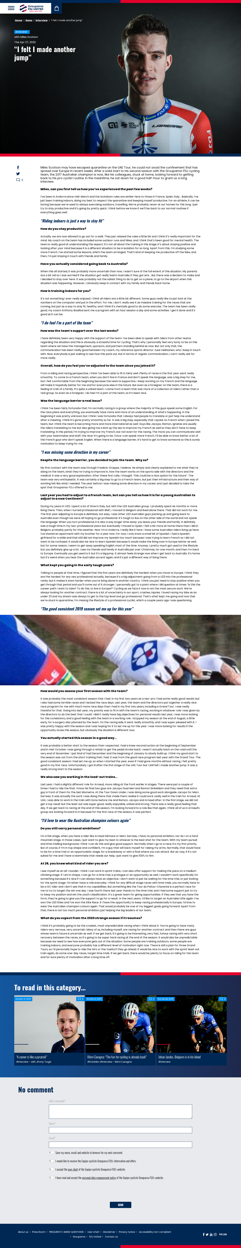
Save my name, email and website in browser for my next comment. (89, 1152)
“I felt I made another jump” (45, 53)
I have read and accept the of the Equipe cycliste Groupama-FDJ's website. (109, 1178)
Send (120, 1205)
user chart (73, 1169)
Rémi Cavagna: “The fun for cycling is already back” (117, 1056)
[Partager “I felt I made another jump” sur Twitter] (21, 174)
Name (52, 1123)
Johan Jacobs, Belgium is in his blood (179, 1056)
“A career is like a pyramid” (31, 1056)
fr (220, 1234)
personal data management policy (99, 1178)
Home (18, 20)
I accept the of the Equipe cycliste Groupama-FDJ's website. (90, 1169)
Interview (42, 20)
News (29, 20)
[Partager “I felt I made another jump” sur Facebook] (21, 167)
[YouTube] (211, 1234)
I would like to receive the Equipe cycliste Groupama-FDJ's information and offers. (95, 1161)
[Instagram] (215, 1234)
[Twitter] (207, 1234)
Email (52, 1138)
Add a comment (57, 1101)
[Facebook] (203, 1234)
